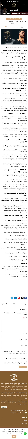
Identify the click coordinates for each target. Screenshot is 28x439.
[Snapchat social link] (9, 1)
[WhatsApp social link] (11, 1)
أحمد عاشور (18, 27)
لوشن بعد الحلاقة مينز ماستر (17, 256)
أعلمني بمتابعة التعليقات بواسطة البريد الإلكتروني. (16, 358)
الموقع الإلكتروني (23, 345)
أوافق (14, 436)
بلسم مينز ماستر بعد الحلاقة (17, 260)
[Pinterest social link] (18, 298)
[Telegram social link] (12, 298)
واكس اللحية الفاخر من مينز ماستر (16, 239)
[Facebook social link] (21, 1)
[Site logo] (14, 5)
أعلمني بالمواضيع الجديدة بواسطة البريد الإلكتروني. (15, 363)
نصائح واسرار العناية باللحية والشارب (11, 13)
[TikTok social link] (7, 1)
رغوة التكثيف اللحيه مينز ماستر (17, 236)
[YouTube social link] (15, 1)
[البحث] (4, 5)
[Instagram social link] (17, 1)
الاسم (25, 333)
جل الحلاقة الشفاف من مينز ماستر (15, 253)
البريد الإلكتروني (23, 339)
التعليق (25, 317)
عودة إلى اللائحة (14, 304)
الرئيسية (24, 13)
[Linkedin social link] (13, 1)
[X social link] (19, 1)
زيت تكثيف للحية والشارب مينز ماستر (15, 232)
